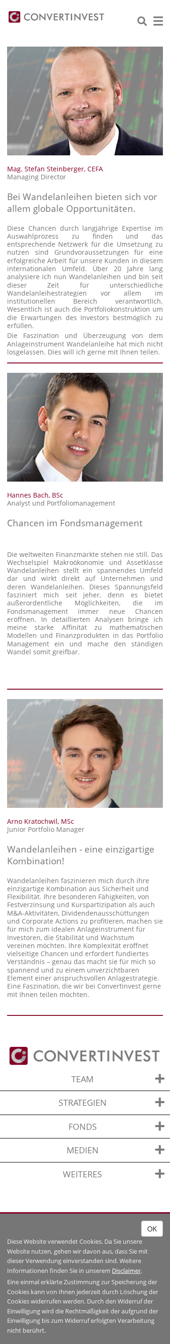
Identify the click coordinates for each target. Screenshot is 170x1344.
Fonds (82, 1126)
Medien (83, 1150)
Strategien (83, 1102)
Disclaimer (126, 1270)
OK (152, 1228)
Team (82, 1079)
